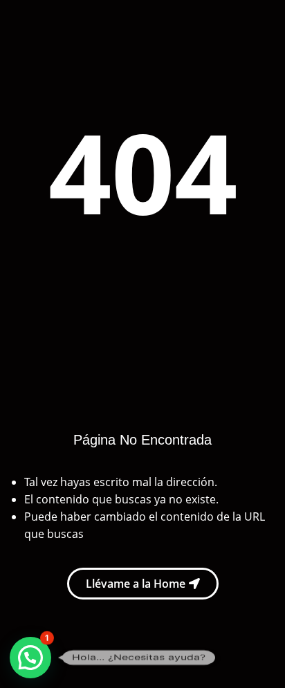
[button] (30, 657)
